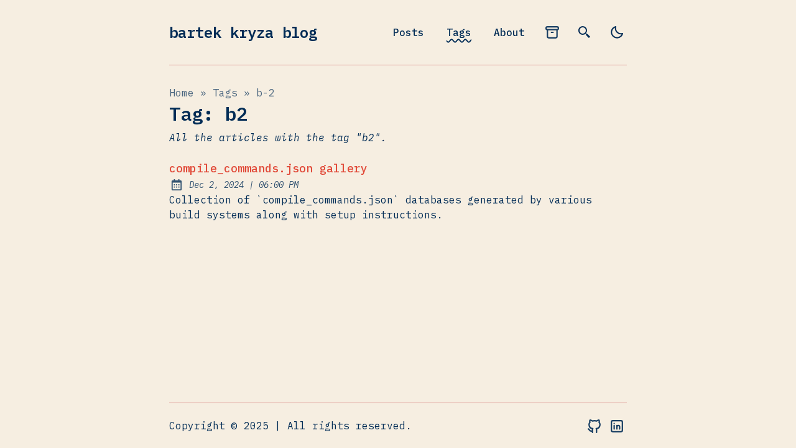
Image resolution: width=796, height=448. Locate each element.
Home (181, 92)
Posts (408, 32)
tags (225, 92)
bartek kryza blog (243, 32)
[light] (617, 32)
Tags (459, 32)
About (509, 32)
